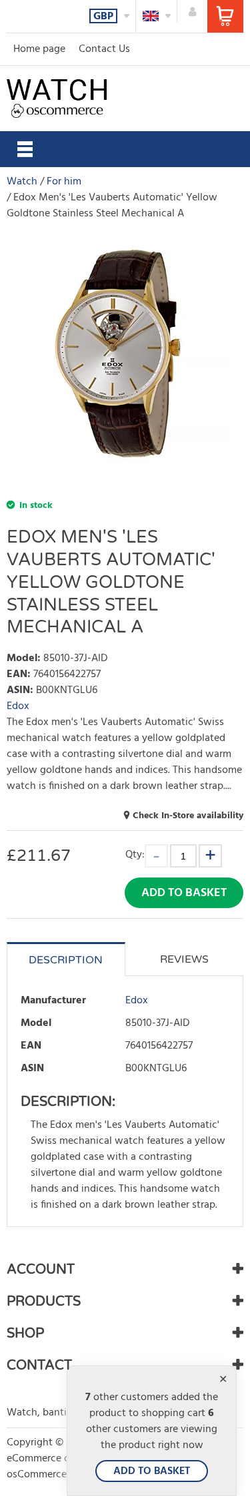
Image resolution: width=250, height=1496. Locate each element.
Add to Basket (184, 893)
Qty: (135, 854)
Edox (18, 706)
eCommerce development (66, 1458)
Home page (39, 49)
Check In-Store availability (188, 816)
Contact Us (104, 49)
